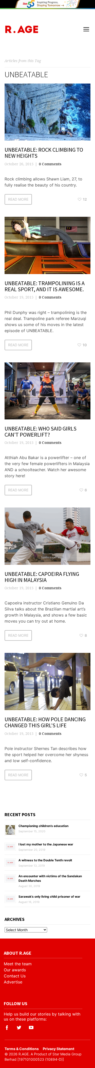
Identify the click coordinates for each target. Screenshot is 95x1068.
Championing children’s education (43, 826)
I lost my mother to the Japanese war (45, 844)
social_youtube (31, 1028)
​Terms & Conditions (22, 1049)
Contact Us (15, 975)
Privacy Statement (58, 1049)
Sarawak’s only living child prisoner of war (49, 896)
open (86, 29)
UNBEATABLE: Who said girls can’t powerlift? (41, 431)
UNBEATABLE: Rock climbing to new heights (44, 152)
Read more (18, 199)
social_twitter (19, 1028)
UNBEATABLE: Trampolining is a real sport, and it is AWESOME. (45, 286)
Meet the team (18, 963)
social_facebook (7, 1028)
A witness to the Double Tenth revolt (45, 860)
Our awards (15, 969)
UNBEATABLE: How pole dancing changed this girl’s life (45, 722)
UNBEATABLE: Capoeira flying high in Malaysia (42, 576)
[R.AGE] (22, 29)
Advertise (13, 981)
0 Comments (50, 164)
